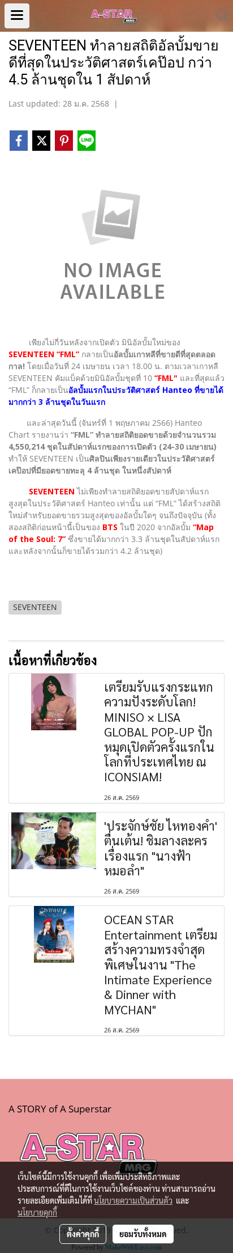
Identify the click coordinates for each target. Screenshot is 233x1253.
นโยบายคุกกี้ (37, 1212)
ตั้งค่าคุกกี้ (83, 1234)
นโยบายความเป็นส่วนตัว (133, 1200)
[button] (219, 16)
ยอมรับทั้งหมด (143, 1234)
